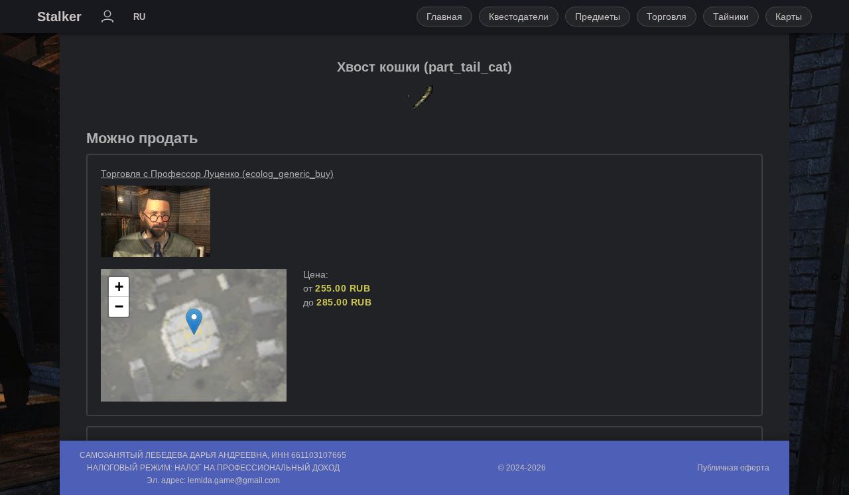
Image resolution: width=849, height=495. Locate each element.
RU (139, 17)
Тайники (731, 16)
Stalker (59, 16)
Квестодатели (519, 16)
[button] (194, 321)
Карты (788, 16)
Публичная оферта (733, 467)
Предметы (597, 16)
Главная (444, 16)
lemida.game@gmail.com (234, 480)
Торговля (666, 16)
